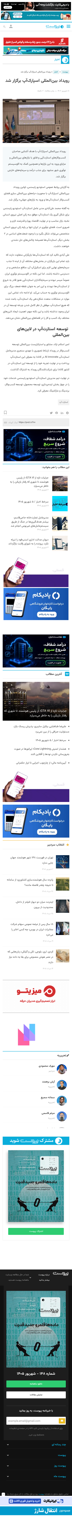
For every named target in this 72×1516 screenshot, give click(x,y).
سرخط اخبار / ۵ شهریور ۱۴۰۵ (33, 502)
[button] (68, 26)
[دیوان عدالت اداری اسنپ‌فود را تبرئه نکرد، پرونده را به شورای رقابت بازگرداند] (60, 550)
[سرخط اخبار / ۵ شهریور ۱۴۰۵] (60, 510)
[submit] (62, 1421)
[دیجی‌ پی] (36, 6)
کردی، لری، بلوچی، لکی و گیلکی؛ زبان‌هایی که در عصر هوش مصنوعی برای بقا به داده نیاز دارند (30, 957)
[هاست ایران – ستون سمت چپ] (36, 445)
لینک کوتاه (13, 422)
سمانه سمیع (48, 1098)
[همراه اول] (36, 1510)
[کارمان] (36, 1032)
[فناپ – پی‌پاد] (36, 604)
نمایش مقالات (36, 1395)
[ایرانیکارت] (36, 1501)
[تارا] (36, 571)
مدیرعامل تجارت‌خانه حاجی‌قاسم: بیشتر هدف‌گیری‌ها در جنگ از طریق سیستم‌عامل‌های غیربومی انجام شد (30, 522)
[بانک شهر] (36, 42)
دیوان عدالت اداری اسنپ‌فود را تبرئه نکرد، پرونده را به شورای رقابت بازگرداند (28, 542)
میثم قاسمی (48, 1113)
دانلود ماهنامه (36, 1384)
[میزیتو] (36, 996)
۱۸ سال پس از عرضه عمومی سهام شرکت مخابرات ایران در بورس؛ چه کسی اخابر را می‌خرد (32, 929)
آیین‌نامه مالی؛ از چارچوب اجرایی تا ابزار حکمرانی (41, 763)
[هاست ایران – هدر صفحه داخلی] (36, 50)
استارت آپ (63, 402)
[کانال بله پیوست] (36, 15)
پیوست (65, 72)
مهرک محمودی (47, 1066)
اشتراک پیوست (36, 1231)
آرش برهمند (48, 1082)
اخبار (57, 60)
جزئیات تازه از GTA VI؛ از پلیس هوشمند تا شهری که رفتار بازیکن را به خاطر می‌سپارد (29, 482)
